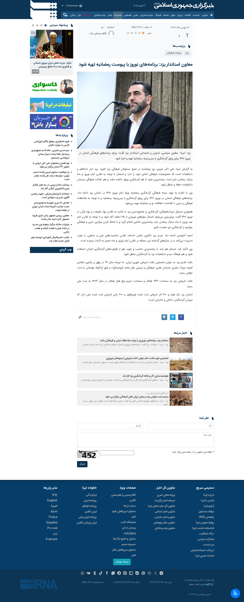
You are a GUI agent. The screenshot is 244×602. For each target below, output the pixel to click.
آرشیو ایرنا (209, 506)
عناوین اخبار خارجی (165, 517)
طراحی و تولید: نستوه (198, 584)
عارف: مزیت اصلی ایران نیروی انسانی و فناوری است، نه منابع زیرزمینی (52, 65)
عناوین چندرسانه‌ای (165, 528)
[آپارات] (143, 574)
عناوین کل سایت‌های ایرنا (161, 506)
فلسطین (127, 15)
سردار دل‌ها (130, 506)
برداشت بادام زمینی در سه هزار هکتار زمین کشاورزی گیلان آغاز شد (51, 187)
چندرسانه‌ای (99, 15)
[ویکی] (88, 574)
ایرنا (183, 6)
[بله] (137, 574)
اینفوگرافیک (129, 533)
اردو (55, 534)
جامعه (166, 15)
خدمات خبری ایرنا (204, 556)
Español (51, 522)
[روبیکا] (149, 574)
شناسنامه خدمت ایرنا (203, 528)
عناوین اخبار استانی (165, 511)
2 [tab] (41, 25)
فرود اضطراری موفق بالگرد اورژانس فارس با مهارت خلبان (51, 143)
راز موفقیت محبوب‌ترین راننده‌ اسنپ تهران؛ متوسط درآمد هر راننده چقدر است (51, 176)
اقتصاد (188, 15)
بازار (79, 15)
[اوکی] (94, 574)
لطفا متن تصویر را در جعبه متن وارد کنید (193, 452)
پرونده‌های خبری (166, 495)
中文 (54, 495)
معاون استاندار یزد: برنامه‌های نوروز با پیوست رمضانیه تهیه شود (136, 64)
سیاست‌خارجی (146, 15)
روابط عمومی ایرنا (205, 522)
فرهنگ (158, 15)
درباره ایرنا (208, 495)
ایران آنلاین (91, 511)
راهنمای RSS (206, 517)
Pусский (52, 528)
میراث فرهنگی (174, 53)
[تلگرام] (161, 574)
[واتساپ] (82, 574)
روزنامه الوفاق (89, 506)
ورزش (180, 15)
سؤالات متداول (206, 511)
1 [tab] (45, 25)
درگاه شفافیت (206, 534)
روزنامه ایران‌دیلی (87, 517)
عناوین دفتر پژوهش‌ (164, 522)
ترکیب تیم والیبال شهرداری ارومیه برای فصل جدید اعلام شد (50, 239)
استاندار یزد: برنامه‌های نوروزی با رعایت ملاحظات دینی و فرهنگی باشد (134, 341)
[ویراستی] (113, 574)
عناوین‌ (204, 15)
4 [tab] (33, 25)
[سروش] (119, 574)
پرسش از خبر (129, 528)
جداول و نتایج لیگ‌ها (124, 539)
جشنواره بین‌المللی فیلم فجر (124, 514)
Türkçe (52, 517)
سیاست (196, 15)
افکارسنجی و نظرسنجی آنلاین (123, 498)
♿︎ (235, 593)
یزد (102, 27)
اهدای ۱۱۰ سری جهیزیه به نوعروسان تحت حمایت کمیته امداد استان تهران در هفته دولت (50, 206)
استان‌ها (118, 15)
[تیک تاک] (100, 574)
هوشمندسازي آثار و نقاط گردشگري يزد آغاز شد (145, 376)
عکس (109, 15)
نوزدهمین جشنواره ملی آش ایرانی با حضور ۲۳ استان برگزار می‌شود (51, 165)
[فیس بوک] (106, 574)
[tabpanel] (51, 53)
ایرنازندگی (91, 495)
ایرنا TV (86, 15)
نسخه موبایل (122, 562)
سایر (66, 15)
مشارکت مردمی (205, 539)
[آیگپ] (131, 574)
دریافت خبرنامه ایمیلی (202, 550)
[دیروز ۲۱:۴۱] (51, 44)
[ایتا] (125, 574)
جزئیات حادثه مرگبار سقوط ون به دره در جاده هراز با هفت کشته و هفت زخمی (50, 228)
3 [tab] (37, 25)
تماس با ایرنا (207, 500)
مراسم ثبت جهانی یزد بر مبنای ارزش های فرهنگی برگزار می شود (136, 397)
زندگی (73, 15)
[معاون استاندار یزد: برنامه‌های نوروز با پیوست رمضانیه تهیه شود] (135, 110)
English (52, 500)
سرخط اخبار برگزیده (165, 500)
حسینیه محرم (128, 544)
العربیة (54, 506)
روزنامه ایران (90, 500)
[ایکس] (155, 574)
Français (51, 539)
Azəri (54, 511)
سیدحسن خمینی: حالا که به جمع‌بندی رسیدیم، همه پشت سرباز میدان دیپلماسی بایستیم (50, 154)
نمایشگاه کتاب (128, 522)
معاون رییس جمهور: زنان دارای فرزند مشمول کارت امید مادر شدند (50, 217)
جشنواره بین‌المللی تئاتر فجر (124, 553)
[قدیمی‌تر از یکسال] (181, 345)
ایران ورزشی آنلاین (87, 522)
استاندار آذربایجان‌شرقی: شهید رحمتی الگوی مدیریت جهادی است (50, 196)
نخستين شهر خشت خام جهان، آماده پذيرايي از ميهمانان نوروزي (137, 358)
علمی (135, 15)
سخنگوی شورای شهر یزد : (156, 393)
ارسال (82, 464)
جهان (173, 15)
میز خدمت (208, 545)
